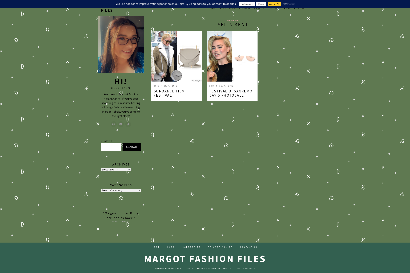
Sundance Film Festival (169, 93)
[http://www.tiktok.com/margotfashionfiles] (128, 124)
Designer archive (239, 8)
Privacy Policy (220, 247)
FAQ (277, 8)
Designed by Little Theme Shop (236, 268)
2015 (157, 86)
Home (214, 8)
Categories (191, 247)
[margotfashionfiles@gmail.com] (121, 124)
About (287, 8)
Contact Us (249, 247)
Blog (223, 8)
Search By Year (263, 8)
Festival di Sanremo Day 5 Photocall (231, 93)
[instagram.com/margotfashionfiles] (114, 124)
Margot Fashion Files (205, 259)
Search (106, 141)
